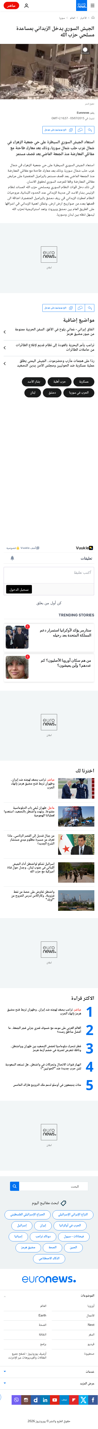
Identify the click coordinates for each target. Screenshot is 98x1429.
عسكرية (84, 381)
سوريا (62, 18)
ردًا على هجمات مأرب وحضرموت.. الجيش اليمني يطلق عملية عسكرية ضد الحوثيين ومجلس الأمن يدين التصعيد (55, 363)
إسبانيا (18, 1236)
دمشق (52, 392)
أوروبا (91, 1306)
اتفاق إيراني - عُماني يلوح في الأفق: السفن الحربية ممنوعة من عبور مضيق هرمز (54, 332)
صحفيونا (89, 1353)
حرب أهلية (59, 381)
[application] (49, 71)
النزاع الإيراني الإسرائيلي (73, 1214)
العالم (72, 18)
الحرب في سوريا (79, 392)
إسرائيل (22, 1225)
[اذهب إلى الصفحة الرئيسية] (81, 5)
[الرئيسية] (93, 18)
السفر (91, 1334)
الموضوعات (87, 1295)
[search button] (14, 1186)
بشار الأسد (34, 381)
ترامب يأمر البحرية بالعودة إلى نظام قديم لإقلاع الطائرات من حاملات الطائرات (55, 347)
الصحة (53, 1247)
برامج (43, 1344)
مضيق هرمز (28, 1247)
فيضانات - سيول (74, 1236)
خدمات (90, 1372)
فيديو (91, 1344)
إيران (43, 1225)
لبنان (32, 392)
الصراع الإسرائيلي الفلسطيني (27, 1214)
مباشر (11, 5)
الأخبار (83, 18)
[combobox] (49, 1186)
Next (91, 1325)
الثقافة (42, 1334)
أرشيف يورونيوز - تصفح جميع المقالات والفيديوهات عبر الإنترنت (27, 1355)
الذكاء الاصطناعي (49, 1258)
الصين (73, 1247)
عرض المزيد (87, 1383)
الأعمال (90, 1315)
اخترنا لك (84, 771)
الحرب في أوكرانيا (70, 1225)
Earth (42, 1315)
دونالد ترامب (43, 1236)
